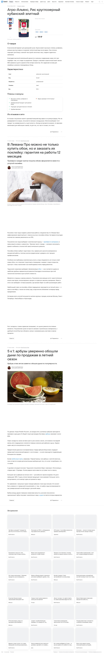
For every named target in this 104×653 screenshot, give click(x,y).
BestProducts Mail (25, 140)
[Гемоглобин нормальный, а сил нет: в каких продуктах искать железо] (86, 548)
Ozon (37, 31)
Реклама (12, 652)
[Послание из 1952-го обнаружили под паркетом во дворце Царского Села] (40, 525)
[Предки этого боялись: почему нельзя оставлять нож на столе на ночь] (63, 548)
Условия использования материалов (66, 652)
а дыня (41, 495)
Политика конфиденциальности (94, 652)
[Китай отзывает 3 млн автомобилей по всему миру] (63, 570)
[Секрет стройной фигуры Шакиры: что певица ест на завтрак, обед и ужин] (40, 616)
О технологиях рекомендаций (81, 652)
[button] (35, 186)
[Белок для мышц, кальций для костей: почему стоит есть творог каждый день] (86, 570)
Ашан (46, 31)
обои (39, 269)
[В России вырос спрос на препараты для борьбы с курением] (18, 616)
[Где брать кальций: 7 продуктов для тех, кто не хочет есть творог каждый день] (18, 525)
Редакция (56, 652)
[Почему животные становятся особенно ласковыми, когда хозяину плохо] (86, 616)
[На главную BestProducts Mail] (5, 1)
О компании (6, 652)
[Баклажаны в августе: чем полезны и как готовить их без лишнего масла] (18, 548)
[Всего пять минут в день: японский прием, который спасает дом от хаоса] (86, 638)
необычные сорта (17, 459)
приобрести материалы (51, 242)
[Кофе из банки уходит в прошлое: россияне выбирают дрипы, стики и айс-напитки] (40, 570)
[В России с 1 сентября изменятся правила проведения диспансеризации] (63, 525)
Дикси (41, 31)
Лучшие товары (21, 6)
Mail (2, 652)
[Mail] (2, 1)
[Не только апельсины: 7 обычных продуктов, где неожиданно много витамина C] (18, 570)
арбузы (48, 434)
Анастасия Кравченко (17, 166)
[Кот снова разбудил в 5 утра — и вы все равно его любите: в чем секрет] (63, 638)
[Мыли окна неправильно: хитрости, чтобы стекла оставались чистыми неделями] (40, 548)
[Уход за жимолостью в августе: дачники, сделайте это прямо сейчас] (40, 638)
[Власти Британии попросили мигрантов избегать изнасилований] (86, 593)
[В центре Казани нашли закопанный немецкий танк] (18, 593)
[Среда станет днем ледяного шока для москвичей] (40, 593)
